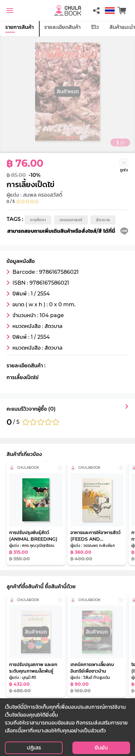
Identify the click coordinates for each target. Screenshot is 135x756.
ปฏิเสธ (34, 748)
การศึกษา (38, 219)
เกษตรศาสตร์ (71, 219)
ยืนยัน (101, 748)
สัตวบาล (103, 219)
